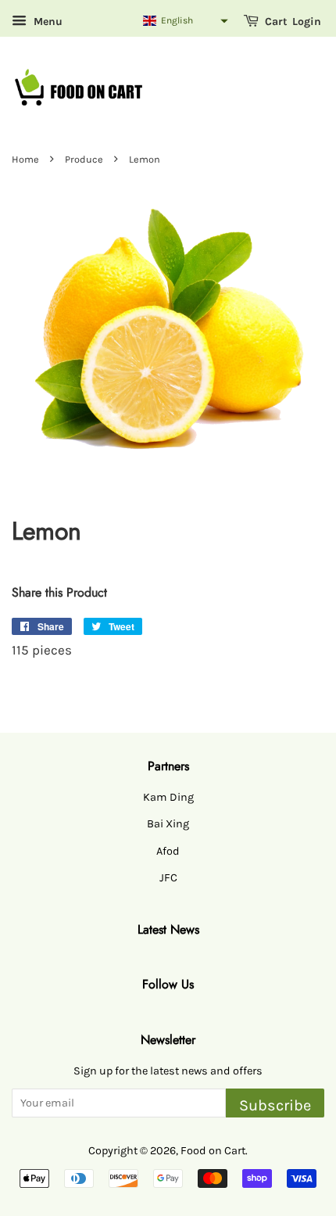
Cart (275, 21)
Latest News (168, 929)
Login (306, 21)
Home (25, 159)
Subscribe (275, 1105)
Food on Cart (213, 1150)
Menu (46, 21)
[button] (185, 20)
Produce (84, 159)
